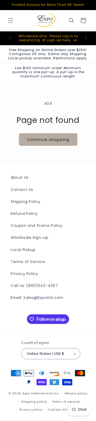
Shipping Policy (26, 201)
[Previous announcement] (10, 38)
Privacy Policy (24, 273)
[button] (11, 20)
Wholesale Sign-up (29, 237)
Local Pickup (23, 249)
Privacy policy (30, 409)
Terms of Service (28, 261)
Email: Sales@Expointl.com (37, 297)
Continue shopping (48, 139)
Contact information (64, 409)
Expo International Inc (41, 393)
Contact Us (22, 189)
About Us (20, 177)
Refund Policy (24, 213)
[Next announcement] (86, 38)
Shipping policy (34, 401)
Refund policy (76, 393)
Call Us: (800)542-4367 (34, 285)
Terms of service (65, 401)
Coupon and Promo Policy (37, 225)
